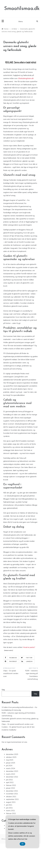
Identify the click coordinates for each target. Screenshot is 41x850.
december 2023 (12, 771)
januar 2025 (10, 763)
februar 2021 (11, 813)
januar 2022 (10, 788)
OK (22, 844)
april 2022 (10, 782)
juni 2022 (9, 780)
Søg (3, 690)
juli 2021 (9, 805)
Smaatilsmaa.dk (22, 8)
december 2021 (12, 791)
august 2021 (11, 802)
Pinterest (13, 661)
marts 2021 (10, 811)
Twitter (29, 657)
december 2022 (12, 777)
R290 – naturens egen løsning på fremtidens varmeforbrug (31, 675)
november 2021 (12, 794)
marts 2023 (10, 774)
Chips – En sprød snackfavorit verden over (10, 673)
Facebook (13, 657)
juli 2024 (9, 765)
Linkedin (29, 661)
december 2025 (12, 754)
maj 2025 (9, 760)
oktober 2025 (11, 757)
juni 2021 (9, 808)
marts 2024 (10, 768)
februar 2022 (11, 785)
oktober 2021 (11, 796)
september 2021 (12, 799)
